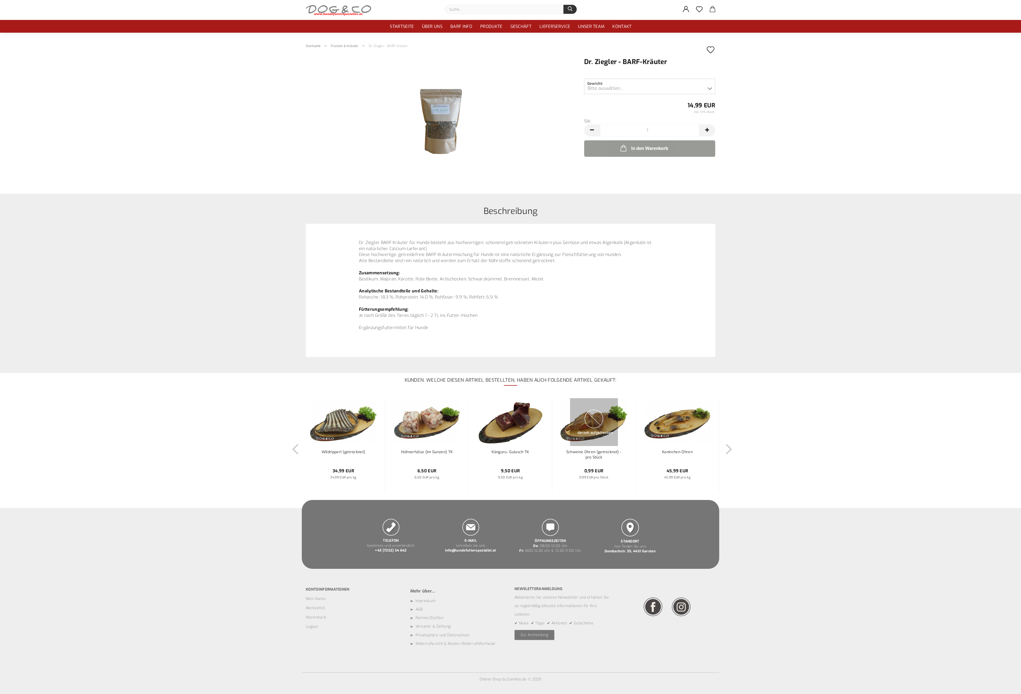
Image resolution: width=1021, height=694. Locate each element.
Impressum (426, 600)
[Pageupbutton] (1006, 686)
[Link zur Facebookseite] (653, 606)
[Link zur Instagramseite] (681, 606)
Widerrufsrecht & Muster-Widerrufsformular (456, 643)
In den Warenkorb (649, 148)
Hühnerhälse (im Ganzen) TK (427, 452)
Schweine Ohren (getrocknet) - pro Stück (593, 454)
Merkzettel (315, 608)
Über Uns (432, 26)
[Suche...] (570, 9)
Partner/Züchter (430, 617)
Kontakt (621, 26)
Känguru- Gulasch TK (510, 452)
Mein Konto (315, 598)
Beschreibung (511, 210)
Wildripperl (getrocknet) (343, 452)
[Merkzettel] (699, 9)
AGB (419, 609)
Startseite (402, 26)
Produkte (491, 26)
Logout (312, 626)
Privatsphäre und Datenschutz (443, 635)
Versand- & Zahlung (433, 626)
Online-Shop (490, 679)
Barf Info (461, 26)
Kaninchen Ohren (677, 452)
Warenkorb (316, 617)
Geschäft (521, 26)
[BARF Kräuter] (441, 119)
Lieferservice (554, 26)
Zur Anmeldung (534, 634)
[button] (686, 9)
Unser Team (591, 26)
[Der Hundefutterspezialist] (340, 10)
